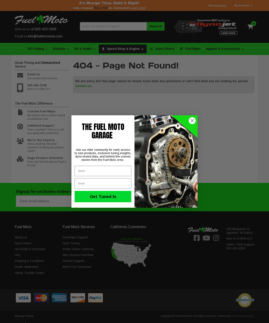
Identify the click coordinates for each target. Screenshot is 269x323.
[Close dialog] (192, 120)
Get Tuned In (103, 196)
